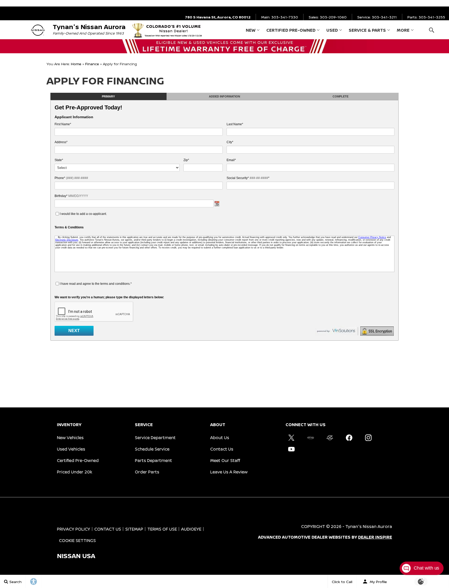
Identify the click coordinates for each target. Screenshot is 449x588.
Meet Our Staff (225, 460)
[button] (431, 30)
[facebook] (349, 437)
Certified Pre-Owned (290, 30)
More (403, 31)
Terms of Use (162, 529)
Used (332, 30)
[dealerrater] (329, 437)
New (250, 30)
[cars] (310, 437)
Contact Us (221, 449)
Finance (92, 63)
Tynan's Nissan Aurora (368, 526)
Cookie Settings (77, 540)
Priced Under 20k (74, 472)
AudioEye (191, 529)
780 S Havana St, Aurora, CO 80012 (217, 17)
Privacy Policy (73, 529)
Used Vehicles (71, 449)
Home (76, 63)
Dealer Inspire (375, 537)
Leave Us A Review (229, 472)
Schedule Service (152, 449)
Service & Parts (367, 30)
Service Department (155, 437)
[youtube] (291, 449)
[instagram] (368, 437)
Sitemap (134, 529)
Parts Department (153, 460)
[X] (291, 437)
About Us (219, 437)
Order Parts (147, 472)
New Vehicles (70, 437)
